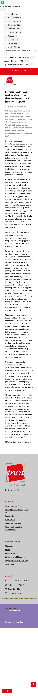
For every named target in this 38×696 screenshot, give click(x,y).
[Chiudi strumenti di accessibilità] (4, 9)
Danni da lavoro (11, 516)
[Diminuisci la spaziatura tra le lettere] (29, 64)
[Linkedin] (25, 70)
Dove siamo (9, 564)
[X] (22, 70)
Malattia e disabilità (13, 523)
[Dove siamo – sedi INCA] (33, 684)
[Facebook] (13, 70)
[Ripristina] (1, 9)
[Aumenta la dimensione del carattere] (33, 57)
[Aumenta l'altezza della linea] (28, 61)
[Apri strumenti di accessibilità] (2, 2)
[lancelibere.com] (19, 610)
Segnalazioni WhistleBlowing (16, 561)
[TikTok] (18, 70)
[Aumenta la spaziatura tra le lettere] (32, 64)
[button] (31, 81)
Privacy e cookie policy (14, 622)
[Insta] (15, 70)
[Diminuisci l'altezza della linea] (25, 61)
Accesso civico (11, 553)
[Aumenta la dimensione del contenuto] (5, 53)
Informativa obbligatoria (15, 557)
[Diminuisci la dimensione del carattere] (31, 57)
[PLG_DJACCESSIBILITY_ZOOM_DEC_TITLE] (35, 51)
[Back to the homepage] (10, 81)
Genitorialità (10, 520)
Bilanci (7, 550)
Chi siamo (9, 546)
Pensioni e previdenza (13, 506)
